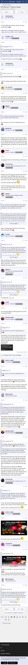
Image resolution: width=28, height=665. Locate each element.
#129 (26, 200)
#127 (26, 156)
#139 (26, 549)
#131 (26, 278)
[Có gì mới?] (23, 1)
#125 (26, 112)
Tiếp (22, 12)
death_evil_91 (5, 9)
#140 (26, 585)
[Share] (23, 22)
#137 (26, 486)
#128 (26, 171)
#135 (26, 400)
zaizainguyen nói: (6, 46)
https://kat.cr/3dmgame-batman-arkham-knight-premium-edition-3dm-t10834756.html (14, 31)
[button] (14, 647)
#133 (26, 323)
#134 (26, 366)
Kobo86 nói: (5, 490)
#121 (26, 22)
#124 (26, 93)
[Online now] (3, 153)
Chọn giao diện (5, 644)
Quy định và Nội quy (5, 653)
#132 (26, 308)
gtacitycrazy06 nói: (7, 404)
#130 (26, 240)
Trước (6, 12)
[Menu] (2, 1)
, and (12, 355)
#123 (26, 69)
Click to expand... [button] (14, 223)
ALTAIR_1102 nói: (6, 73)
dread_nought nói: (6, 441)
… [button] (12, 12)
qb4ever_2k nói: (6, 244)
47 (18, 12)
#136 (26, 437)
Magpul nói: (5, 327)
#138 (26, 518)
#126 (26, 134)
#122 (26, 42)
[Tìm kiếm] (26, 1)
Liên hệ (2, 650)
